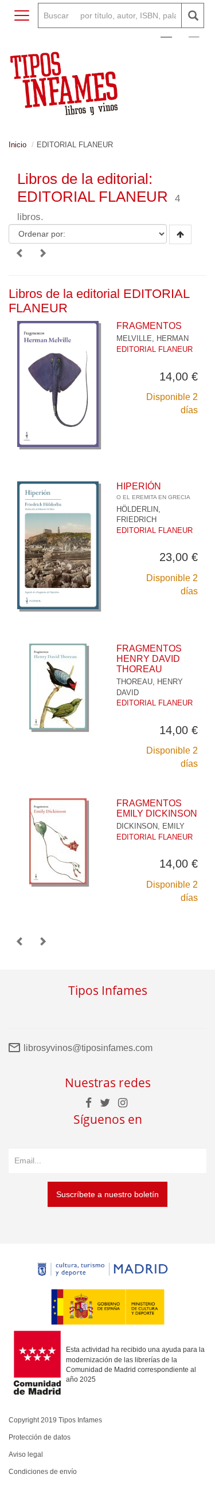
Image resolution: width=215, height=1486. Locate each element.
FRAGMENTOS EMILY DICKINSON (156, 808)
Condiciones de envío (43, 1472)
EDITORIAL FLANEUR (154, 349)
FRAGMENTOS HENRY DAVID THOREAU (149, 658)
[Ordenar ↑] (180, 234)
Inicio (17, 144)
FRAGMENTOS (149, 326)
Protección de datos (40, 1437)
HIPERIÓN (153, 491)
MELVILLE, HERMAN (152, 338)
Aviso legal (26, 1454)
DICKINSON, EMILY (150, 826)
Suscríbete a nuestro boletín (107, 1194)
